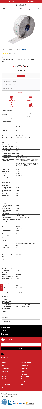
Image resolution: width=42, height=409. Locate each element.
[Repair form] (21, 9)
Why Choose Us (5, 365)
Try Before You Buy (25, 371)
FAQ (3, 387)
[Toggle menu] (4, 9)
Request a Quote (24, 369)
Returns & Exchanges (25, 367)
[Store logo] (9, 354)
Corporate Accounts (6, 384)
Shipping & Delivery (25, 368)
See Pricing (21, 76)
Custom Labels (5, 378)
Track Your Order (24, 365)
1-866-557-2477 (17, 66)
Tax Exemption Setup (25, 374)
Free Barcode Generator (7, 380)
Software (23, 384)
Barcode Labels (24, 380)
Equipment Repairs (25, 372)
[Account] (29, 9)
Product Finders (5, 381)
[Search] (12, 9)
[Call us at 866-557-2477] (1, 357)
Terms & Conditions (6, 369)
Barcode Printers (24, 378)
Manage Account (24, 364)
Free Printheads (5, 386)
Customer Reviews (5, 368)
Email (24, 66)
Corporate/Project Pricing (7, 383)
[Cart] (38, 9)
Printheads (23, 383)
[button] (1, 287)
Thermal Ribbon (24, 381)
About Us (4, 364)
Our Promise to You (6, 367)
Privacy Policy (5, 371)
